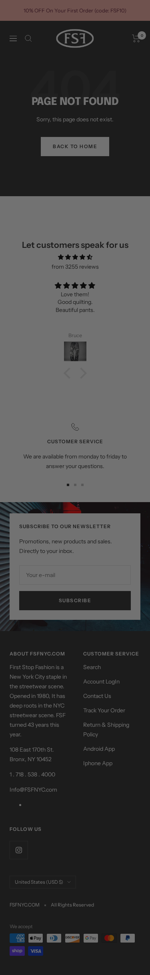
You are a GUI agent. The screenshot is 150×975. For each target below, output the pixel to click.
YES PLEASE (101, 494)
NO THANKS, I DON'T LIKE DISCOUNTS (101, 502)
